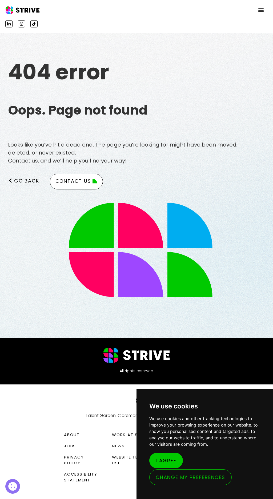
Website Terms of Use (133, 460)
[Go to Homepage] (22, 10)
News (118, 446)
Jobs (70, 446)
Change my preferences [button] (190, 477)
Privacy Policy (74, 460)
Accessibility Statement (80, 477)
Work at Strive (131, 434)
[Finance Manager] (12, 486)
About (72, 434)
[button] (261, 10)
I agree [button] (166, 460)
